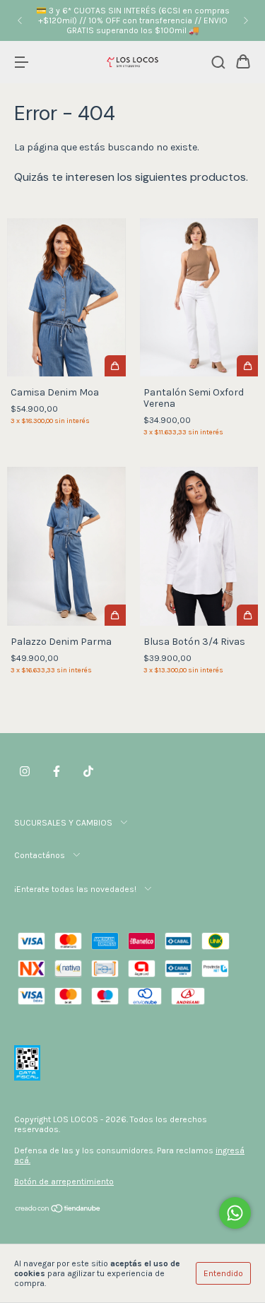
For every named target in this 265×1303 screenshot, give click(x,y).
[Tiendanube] (58, 1210)
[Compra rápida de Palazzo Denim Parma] (115, 615)
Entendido (223, 1273)
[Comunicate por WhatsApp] (235, 1213)
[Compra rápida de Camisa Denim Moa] (115, 365)
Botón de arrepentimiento (64, 1181)
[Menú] (21, 63)
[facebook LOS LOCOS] (56, 772)
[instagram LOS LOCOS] (24, 772)
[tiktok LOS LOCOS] (88, 772)
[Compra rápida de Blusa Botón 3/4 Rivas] (247, 615)
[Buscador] (218, 63)
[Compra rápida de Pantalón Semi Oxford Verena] (247, 365)
